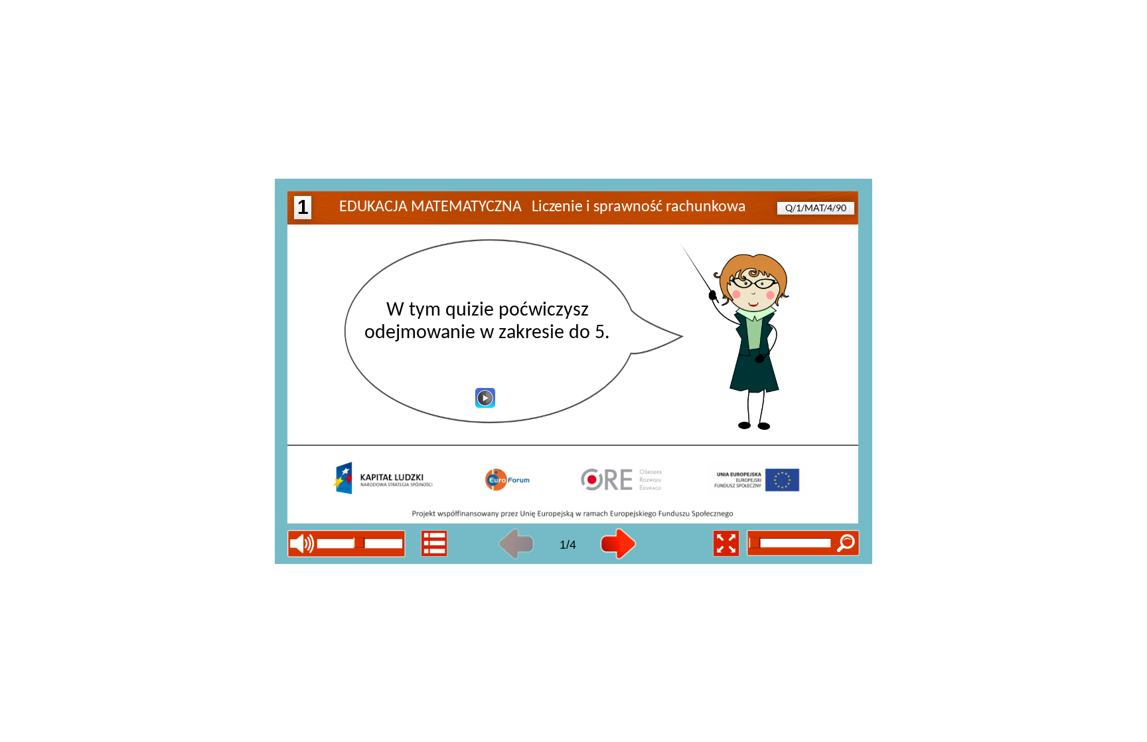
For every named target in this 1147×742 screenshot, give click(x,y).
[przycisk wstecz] (516, 544)
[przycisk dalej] (618, 544)
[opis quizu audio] (485, 398)
